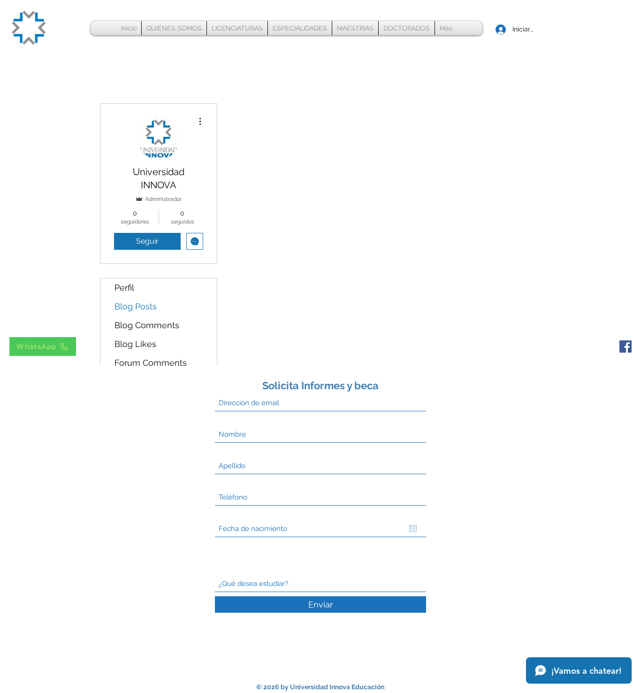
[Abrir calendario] (413, 528)
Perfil (124, 288)
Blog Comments (146, 325)
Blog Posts (135, 306)
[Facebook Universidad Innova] (625, 346)
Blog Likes (135, 344)
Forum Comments (150, 363)
